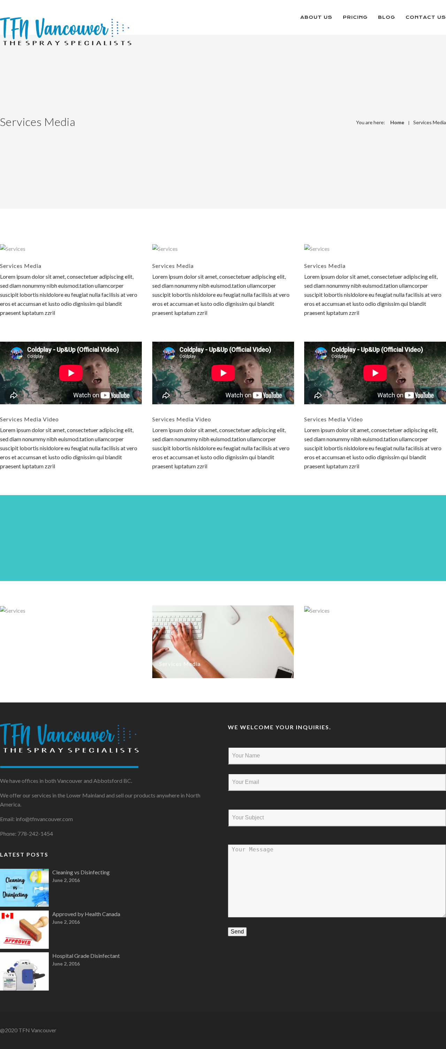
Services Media (429, 122)
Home (397, 122)
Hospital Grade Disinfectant (86, 955)
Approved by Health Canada (86, 914)
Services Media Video (29, 419)
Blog (386, 17)
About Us (316, 17)
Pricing (355, 17)
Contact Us (426, 17)
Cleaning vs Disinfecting (81, 872)
